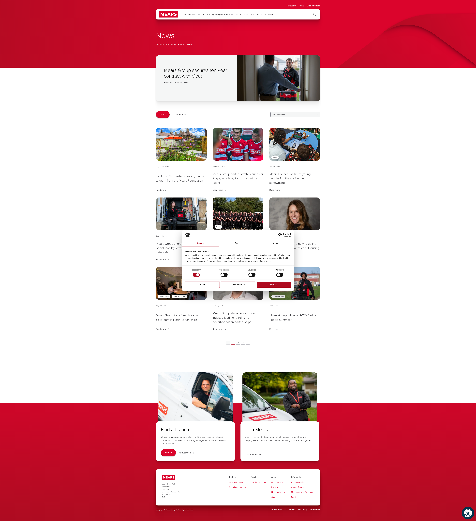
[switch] (224, 275)
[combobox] (295, 114)
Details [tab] (238, 243)
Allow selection (238, 285)
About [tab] (275, 243)
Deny (202, 285)
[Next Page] (248, 343)
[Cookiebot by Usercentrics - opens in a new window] (280, 235)
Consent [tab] (201, 243)
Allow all (273, 285)
